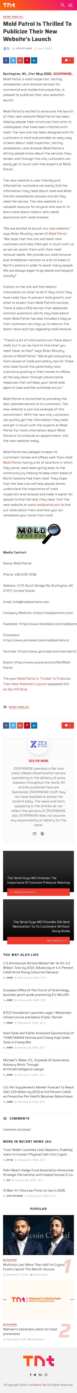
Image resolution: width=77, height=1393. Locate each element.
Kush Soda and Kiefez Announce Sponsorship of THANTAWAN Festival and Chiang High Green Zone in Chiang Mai (38, 1037)
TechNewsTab (37, 1384)
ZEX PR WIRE (24, 48)
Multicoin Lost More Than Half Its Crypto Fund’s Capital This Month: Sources (34, 1267)
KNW (10, 978)
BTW (10, 1160)
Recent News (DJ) (13, 17)
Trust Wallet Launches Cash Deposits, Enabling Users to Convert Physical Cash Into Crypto (37, 1152)
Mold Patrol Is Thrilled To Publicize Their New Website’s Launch (36, 681)
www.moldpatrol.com (44, 504)
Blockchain (10, 1260)
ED (8, 1180)
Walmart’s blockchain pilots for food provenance (30, 1331)
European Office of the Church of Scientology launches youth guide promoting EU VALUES (36, 992)
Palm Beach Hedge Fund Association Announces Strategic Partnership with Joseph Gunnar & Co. (38, 1172)
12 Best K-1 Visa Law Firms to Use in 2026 (34, 1190)
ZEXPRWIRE (62, 73)
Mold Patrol (58, 233)
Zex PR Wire (17, 689)
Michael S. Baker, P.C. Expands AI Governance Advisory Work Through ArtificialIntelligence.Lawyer (36, 1065)
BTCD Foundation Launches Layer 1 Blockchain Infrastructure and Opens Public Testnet (37, 1015)
